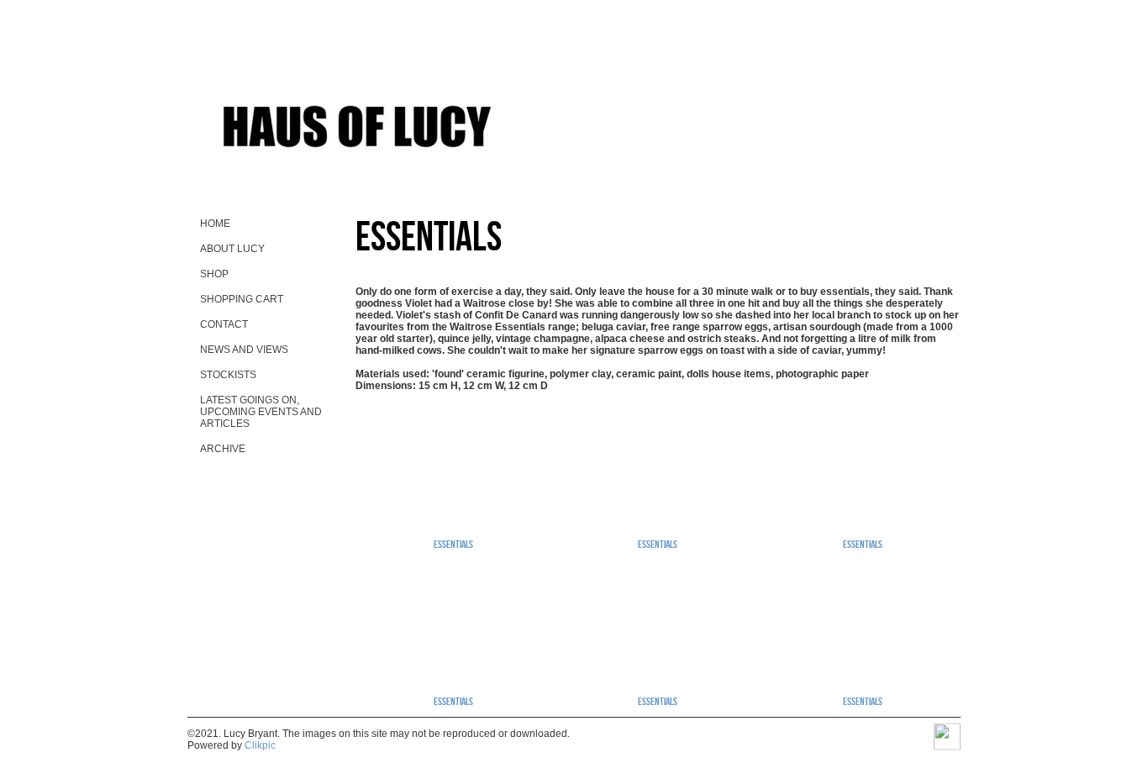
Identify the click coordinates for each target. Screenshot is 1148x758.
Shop (214, 274)
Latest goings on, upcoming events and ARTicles (261, 411)
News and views (244, 349)
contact (224, 324)
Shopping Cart (241, 299)
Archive (222, 449)
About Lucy (232, 249)
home (215, 223)
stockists (228, 375)
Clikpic (260, 745)
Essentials (453, 544)
